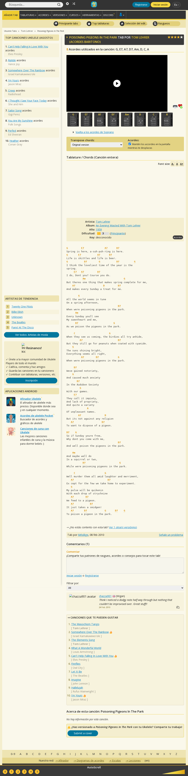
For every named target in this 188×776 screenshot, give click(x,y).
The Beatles (80, 675)
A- (172, 164)
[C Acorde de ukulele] (153, 120)
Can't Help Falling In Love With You (92, 656)
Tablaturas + (28, 15)
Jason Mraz (79, 699)
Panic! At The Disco (23, 327)
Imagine (76, 679)
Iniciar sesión (160, 4)
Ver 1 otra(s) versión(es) (123, 527)
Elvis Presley (80, 659)
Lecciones (135, 760)
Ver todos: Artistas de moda (31, 334)
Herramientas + (91, 15)
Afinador (63, 760)
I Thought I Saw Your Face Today (27, 100)
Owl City (78, 667)
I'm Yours (76, 695)
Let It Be (76, 671)
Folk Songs (14, 124)
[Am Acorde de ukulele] (127, 120)
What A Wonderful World (86, 648)
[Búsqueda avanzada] (67, 3)
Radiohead (14, 94)
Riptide (12, 60)
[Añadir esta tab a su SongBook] (181, 106)
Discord (108, 15)
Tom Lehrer (140, 37)
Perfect (12, 130)
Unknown (17, 317)
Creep (11, 90)
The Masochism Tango (85, 624)
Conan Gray (15, 144)
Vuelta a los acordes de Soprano (95, 132)
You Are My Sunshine (20, 120)
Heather (14, 140)
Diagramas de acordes (90, 760)
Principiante (118, 233)
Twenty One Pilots (22, 306)
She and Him (15, 104)
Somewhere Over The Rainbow (90, 632)
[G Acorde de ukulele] (73, 120)
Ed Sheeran (14, 134)
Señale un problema (171, 535)
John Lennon (80, 683)
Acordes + (44, 15)
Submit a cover (83, 733)
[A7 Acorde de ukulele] (100, 120)
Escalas (116, 760)
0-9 (13, 754)
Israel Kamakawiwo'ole (86, 636)
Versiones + (60, 15)
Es (175, 4)
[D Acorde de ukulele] (140, 120)
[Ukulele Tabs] (94, 3)
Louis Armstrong (83, 652)
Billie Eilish (17, 312)
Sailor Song (14, 110)
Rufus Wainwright (83, 691)
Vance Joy (14, 64)
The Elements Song (83, 640)
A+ (181, 164)
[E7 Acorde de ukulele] (86, 120)
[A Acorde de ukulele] (167, 120)
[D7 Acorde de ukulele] (113, 120)
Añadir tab (11, 15)
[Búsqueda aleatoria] (73, 3)
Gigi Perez (14, 114)
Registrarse (141, 4)
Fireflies (75, 663)
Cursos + (74, 15)
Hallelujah (77, 687)
